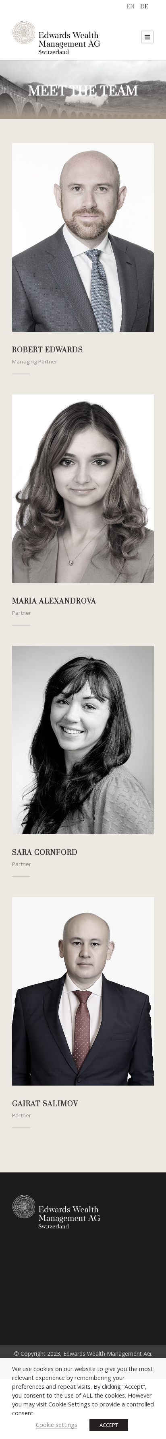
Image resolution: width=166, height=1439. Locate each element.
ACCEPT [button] (109, 1425)
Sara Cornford (45, 852)
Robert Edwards (47, 350)
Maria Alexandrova (54, 601)
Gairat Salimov (45, 1104)
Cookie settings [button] (56, 1425)
